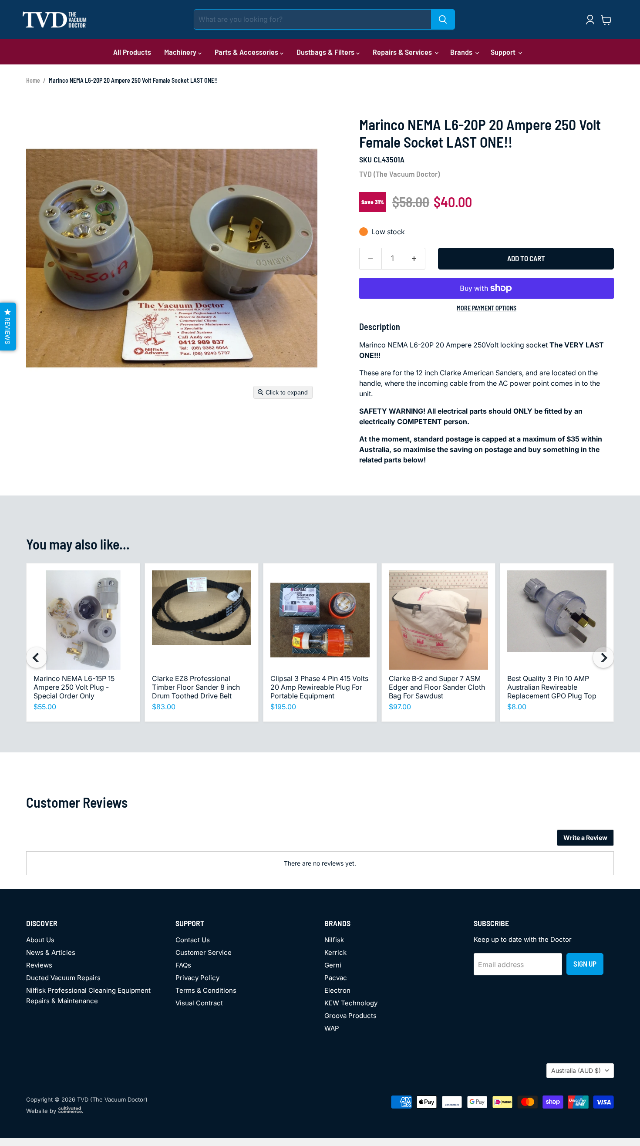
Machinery (181, 52)
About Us (40, 940)
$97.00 (400, 706)
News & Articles (50, 952)
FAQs (183, 965)
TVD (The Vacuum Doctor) (399, 174)
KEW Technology (350, 1003)
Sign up (584, 963)
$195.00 (283, 706)
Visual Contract (199, 1003)
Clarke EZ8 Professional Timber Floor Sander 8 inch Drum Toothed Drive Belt (196, 687)
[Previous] (36, 657)
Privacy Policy (197, 978)
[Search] (443, 19)
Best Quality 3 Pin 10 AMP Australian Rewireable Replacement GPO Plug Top (551, 687)
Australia (576, 1070)
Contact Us (192, 940)
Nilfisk (334, 940)
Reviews (39, 965)
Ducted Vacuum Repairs (63, 978)
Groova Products (350, 1015)
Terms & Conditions (205, 990)
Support (504, 52)
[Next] (603, 657)
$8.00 (516, 706)
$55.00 (45, 706)
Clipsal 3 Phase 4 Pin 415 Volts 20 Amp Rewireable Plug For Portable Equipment (319, 687)
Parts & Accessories (247, 52)
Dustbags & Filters (326, 52)
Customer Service (203, 952)
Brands (462, 52)
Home (33, 80)
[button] (8, 327)
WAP (331, 1028)
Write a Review (585, 837)
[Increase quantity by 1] (414, 259)
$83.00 (163, 706)
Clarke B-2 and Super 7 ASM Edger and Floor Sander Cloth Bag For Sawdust (437, 687)
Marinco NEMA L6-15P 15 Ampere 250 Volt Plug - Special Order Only (74, 687)
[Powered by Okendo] (65, 841)
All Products (132, 52)
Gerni (332, 965)
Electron (337, 990)
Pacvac (335, 978)
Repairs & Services (403, 52)
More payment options (486, 308)
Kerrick (335, 952)
